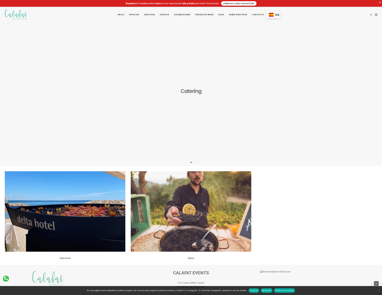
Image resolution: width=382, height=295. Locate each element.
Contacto (258, 14)
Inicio (121, 14)
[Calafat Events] (16, 14)
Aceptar (254, 290)
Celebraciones (182, 14)
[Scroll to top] (376, 283)
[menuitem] (120, 14)
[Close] (379, 2)
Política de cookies (284, 290)
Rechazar (266, 290)
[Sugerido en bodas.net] (275, 271)
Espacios (134, 14)
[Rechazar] (378, 290)
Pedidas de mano (204, 14)
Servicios (149, 14)
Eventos (164, 14)
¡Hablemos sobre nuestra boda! (238, 3)
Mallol (191, 258)
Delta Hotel (65, 258)
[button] (371, 14)
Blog (221, 14)
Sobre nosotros (238, 14)
